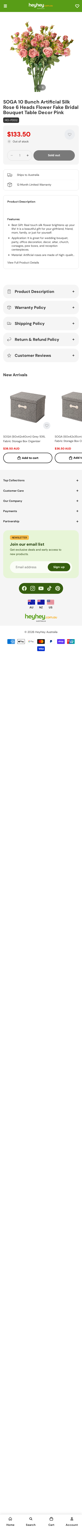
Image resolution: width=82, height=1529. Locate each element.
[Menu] (5, 6)
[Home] (10, 1518)
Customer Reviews (33, 355)
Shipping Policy (30, 323)
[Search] (30, 1518)
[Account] (71, 1518)
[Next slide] (74, 422)
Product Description (34, 291)
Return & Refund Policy (37, 339)
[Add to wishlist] (69, 134)
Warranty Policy (30, 307)
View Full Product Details (23, 262)
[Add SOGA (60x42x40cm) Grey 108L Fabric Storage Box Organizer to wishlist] (46, 425)
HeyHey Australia (46, 632)
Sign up (59, 567)
